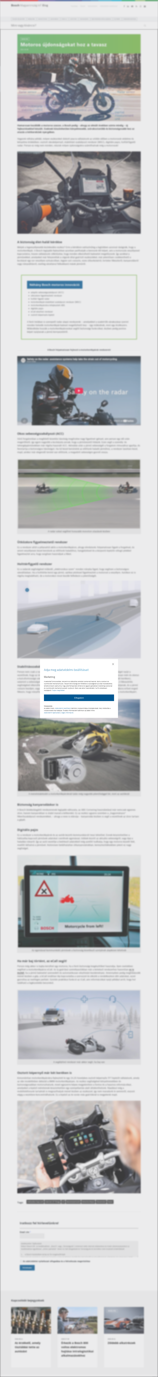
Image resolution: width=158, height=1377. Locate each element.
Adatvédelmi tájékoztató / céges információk (58, 713)
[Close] (113, 664)
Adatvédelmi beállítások (63, 708)
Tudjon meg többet (58, 690)
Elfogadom (79, 697)
